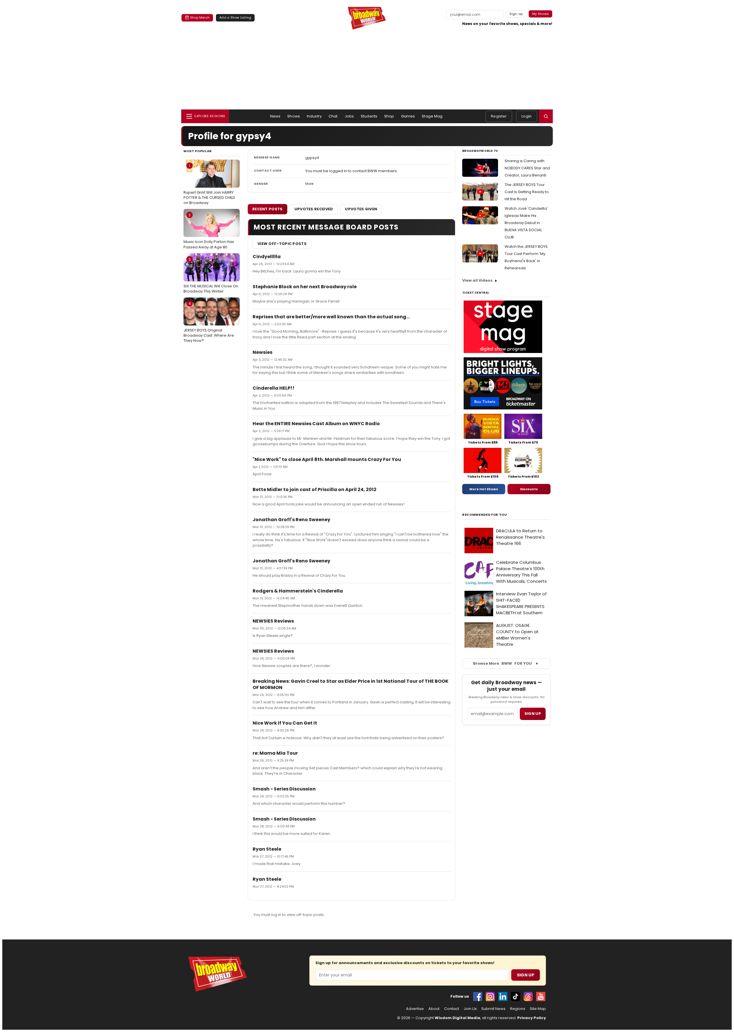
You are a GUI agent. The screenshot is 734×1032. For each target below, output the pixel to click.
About (434, 1008)
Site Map (538, 1008)
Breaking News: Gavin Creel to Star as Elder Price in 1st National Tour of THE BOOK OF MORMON (350, 684)
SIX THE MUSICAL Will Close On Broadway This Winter (211, 275)
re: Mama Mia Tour (275, 753)
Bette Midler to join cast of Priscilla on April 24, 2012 (314, 489)
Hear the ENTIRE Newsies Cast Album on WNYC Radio (316, 423)
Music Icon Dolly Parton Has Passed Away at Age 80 (209, 231)
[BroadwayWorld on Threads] (528, 996)
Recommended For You (484, 515)
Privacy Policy (531, 1018)
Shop (389, 116)
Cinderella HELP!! (273, 388)
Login (527, 116)
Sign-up (516, 13)
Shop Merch (200, 17)
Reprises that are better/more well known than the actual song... (331, 316)
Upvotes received (313, 209)
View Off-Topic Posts (282, 243)
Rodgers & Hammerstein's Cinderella (298, 591)
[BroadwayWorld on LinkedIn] (503, 996)
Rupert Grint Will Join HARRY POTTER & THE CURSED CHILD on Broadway (209, 184)
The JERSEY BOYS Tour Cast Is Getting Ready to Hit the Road (527, 192)
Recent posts (267, 209)
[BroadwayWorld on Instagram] (490, 996)
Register (499, 116)
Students (369, 116)
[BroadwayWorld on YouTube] (541, 996)
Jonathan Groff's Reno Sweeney (291, 519)
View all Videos (477, 280)
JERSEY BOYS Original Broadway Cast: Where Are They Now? (209, 322)
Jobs (349, 116)
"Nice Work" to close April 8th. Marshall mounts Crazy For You (327, 459)
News (275, 116)
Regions (517, 1008)
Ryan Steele (267, 849)
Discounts (529, 489)
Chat (333, 116)
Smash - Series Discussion (284, 789)
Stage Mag (432, 116)
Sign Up (525, 975)
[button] (546, 116)
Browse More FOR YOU (502, 663)
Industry (314, 116)
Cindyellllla (267, 256)
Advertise (415, 1008)
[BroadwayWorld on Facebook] (478, 996)
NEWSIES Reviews (273, 621)
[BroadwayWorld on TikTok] (515, 996)
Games (408, 116)
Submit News (493, 1008)
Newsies (262, 352)
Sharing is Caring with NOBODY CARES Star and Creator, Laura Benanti (527, 168)
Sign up (532, 713)
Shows (293, 116)
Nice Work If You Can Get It (285, 723)
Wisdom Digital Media (457, 1018)
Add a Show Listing (235, 17)
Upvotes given (361, 209)
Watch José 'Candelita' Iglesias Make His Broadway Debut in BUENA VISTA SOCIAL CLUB (526, 223)
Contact (451, 1008)
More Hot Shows (483, 489)
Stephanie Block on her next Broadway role (305, 286)
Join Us (470, 1008)
